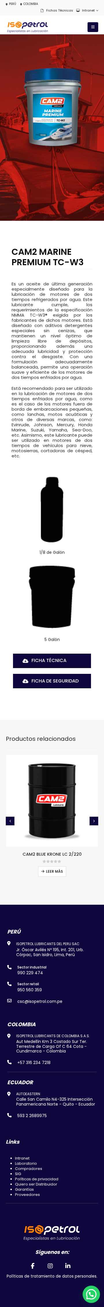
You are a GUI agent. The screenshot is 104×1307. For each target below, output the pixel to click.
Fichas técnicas (59, 10)
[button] (10, 821)
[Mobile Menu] (93, 27)
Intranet (88, 10)
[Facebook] (32, 1265)
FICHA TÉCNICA (48, 660)
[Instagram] (50, 1265)
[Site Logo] (27, 27)
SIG (18, 1174)
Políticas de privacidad (36, 1179)
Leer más (54, 871)
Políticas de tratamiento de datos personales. (52, 1276)
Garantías (24, 1189)
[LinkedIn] (68, 1265)
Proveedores (27, 1194)
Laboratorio (26, 1163)
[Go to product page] (52, 801)
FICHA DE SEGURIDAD (54, 681)
